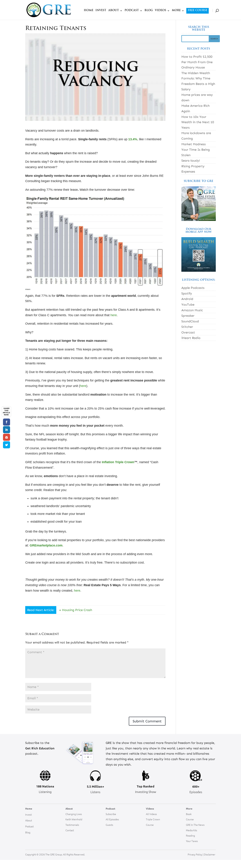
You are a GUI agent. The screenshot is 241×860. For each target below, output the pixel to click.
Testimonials (72, 824)
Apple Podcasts (192, 288)
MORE (176, 10)
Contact (69, 830)
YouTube (187, 304)
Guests (109, 824)
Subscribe (111, 814)
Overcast (188, 332)
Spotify (186, 293)
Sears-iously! (190, 161)
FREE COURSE (197, 10)
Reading (190, 835)
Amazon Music (192, 310)
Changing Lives (73, 814)
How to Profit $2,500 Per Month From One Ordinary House (197, 62)
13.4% (132, 139)
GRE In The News (195, 824)
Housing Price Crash (77, 610)
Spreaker (187, 316)
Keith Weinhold (73, 819)
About (28, 820)
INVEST (100, 10)
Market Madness (193, 144)
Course (150, 824)
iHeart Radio (190, 338)
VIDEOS (160, 10)
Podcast (29, 826)
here (113, 315)
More (189, 808)
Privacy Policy (195, 854)
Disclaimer (210, 854)
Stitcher (187, 327)
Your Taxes (192, 841)
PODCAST (132, 10)
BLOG (148, 10)
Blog (27, 832)
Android (187, 299)
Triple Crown (153, 819)
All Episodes (112, 819)
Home (28, 808)
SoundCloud (190, 321)
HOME (88, 10)
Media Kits (191, 830)
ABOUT (113, 10)
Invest (28, 814)
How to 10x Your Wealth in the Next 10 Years (197, 122)
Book (189, 814)
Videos (150, 808)
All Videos (151, 814)
